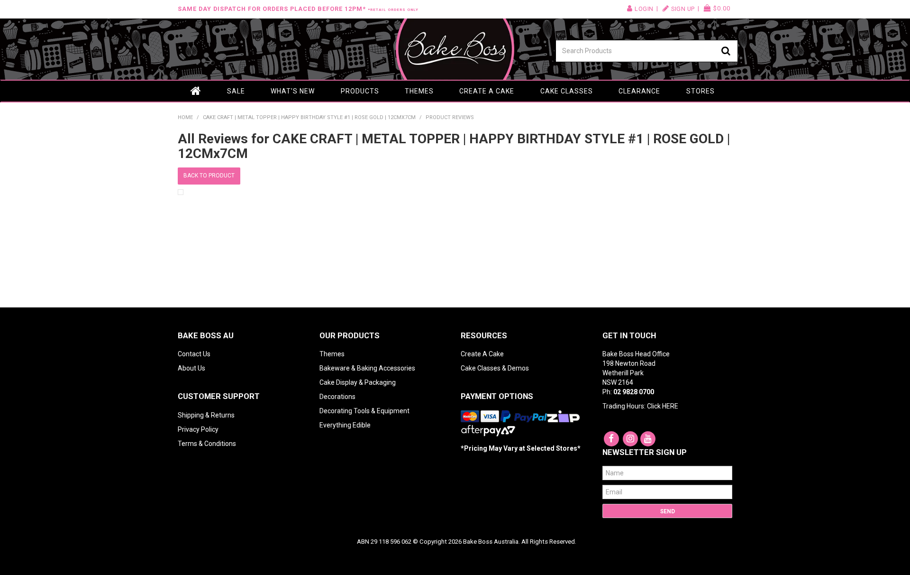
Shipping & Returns (206, 415)
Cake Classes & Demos (495, 368)
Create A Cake (482, 354)
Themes (419, 91)
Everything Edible (345, 425)
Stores (700, 91)
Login (644, 8)
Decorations (337, 396)
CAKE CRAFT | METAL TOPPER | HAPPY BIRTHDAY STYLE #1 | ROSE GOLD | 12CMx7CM (309, 117)
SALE (236, 91)
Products (360, 91)
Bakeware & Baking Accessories (367, 368)
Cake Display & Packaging (357, 382)
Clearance (639, 91)
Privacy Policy (198, 429)
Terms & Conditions (207, 443)
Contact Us (194, 354)
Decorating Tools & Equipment (364, 411)
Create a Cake (486, 91)
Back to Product (209, 175)
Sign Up (683, 8)
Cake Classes (566, 91)
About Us (191, 368)
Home (196, 91)
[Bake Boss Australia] (454, 49)
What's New (293, 91)
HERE (670, 406)
